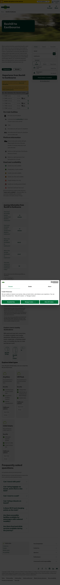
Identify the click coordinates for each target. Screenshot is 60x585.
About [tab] (49, 286)
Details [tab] (30, 286)
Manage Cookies (29, 302)
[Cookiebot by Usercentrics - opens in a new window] (52, 282)
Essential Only (11, 302)
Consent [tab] (10, 286)
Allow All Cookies (49, 302)
